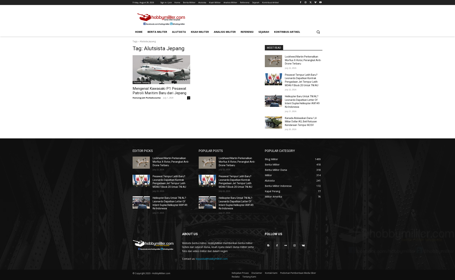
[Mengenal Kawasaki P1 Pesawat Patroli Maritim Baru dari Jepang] (161, 69)
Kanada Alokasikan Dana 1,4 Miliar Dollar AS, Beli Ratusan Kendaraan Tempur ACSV (301, 121)
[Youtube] (320, 3)
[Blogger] (268, 245)
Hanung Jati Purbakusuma (147, 97)
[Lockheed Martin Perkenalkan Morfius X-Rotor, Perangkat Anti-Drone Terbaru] (273, 61)
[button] (318, 32)
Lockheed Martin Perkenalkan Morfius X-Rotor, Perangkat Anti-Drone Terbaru (303, 60)
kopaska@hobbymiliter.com (212, 258)
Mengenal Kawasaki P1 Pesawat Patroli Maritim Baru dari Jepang (159, 90)
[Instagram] (306, 3)
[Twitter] (311, 3)
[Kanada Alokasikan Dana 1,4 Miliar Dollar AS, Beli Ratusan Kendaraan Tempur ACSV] (273, 122)
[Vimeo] (315, 3)
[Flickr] (285, 245)
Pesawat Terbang (142, 82)
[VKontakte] (303, 245)
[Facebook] (301, 3)
